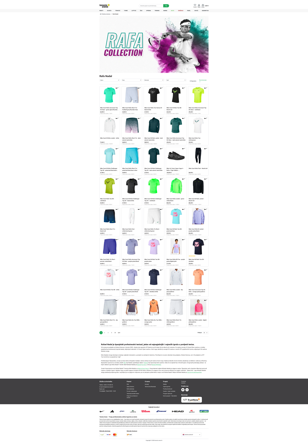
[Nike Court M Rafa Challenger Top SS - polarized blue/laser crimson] (109, 156)
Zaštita (165, 384)
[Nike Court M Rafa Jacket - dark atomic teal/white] (154, 125)
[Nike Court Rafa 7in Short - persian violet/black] (109, 247)
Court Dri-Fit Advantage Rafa (194, 372)
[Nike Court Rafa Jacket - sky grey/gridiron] (176, 277)
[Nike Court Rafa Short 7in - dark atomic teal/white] (131, 125)
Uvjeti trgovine (166, 386)
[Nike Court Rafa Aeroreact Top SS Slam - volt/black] (198, 95)
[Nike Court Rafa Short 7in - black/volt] (109, 216)
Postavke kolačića (182, 382)
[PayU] (102, 435)
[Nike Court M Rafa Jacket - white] (109, 125)
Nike (125, 362)
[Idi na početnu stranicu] (104, 6)
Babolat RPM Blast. (156, 364)
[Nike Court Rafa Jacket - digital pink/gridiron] (198, 307)
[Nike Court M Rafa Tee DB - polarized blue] (176, 216)
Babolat (146, 362)
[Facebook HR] (182, 389)
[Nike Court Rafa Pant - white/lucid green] (131, 216)
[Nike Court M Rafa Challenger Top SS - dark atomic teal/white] (154, 156)
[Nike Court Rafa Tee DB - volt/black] (109, 186)
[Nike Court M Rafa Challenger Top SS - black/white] (131, 186)
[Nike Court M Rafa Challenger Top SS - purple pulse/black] (131, 277)
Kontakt (147, 384)
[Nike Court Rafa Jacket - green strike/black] (176, 186)
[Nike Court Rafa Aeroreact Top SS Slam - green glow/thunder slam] (109, 95)
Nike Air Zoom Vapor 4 (143, 368)
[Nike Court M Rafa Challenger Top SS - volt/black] (154, 186)
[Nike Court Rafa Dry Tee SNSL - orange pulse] (154, 307)
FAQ (128, 384)
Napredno (193, 81)
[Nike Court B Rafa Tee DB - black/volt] (176, 95)
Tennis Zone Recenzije (150, 386)
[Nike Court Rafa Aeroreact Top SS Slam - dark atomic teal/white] (176, 125)
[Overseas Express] (129, 435)
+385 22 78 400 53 (109, 1)
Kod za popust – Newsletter (170, 396)
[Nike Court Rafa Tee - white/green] (198, 125)
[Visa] (108, 435)
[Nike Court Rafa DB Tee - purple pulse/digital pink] (176, 247)
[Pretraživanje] (166, 5)
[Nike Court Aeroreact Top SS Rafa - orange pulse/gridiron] (198, 277)
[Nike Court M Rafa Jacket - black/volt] (198, 186)
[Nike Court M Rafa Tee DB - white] (109, 277)
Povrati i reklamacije (132, 391)
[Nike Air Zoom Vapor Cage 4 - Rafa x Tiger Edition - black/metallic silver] (176, 156)
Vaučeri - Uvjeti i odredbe (169, 391)
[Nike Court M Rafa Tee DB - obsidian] (198, 247)
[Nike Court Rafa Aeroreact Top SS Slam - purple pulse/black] (131, 247)
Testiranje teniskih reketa (133, 393)
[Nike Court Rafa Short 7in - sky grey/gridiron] (109, 307)
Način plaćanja (130, 389)
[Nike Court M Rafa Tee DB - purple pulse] (154, 247)
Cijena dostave (130, 386)
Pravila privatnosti (167, 389)
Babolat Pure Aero (141, 364)
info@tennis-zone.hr (108, 387)
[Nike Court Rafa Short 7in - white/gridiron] (176, 307)
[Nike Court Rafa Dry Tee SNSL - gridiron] (131, 307)
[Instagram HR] (187, 389)
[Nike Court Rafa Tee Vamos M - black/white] (154, 95)
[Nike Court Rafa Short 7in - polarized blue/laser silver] (131, 156)
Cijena (101, 80)
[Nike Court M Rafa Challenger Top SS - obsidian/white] (154, 277)
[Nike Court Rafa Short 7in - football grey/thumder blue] (131, 95)
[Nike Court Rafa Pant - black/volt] (198, 156)
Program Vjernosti (167, 393)
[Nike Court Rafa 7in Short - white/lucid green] (154, 216)
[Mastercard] (115, 435)
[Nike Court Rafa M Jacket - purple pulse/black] (198, 216)
